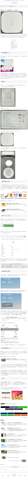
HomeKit (10, 403)
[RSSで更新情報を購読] (20, 415)
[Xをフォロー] (20, 413)
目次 (13, 40)
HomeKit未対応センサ (14, 47)
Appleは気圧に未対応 (14, 46)
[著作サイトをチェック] (7, 413)
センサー (16, 403)
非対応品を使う (2, 403)
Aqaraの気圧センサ (13, 41)
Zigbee (13, 403)
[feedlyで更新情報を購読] (7, 415)
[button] (9, 409)
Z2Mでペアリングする (14, 45)
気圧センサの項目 (9, 290)
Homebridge (7, 403)
